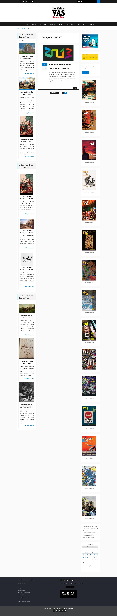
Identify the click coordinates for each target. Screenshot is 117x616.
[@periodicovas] (21, 1)
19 (87, 557)
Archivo (85, 24)
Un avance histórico (88, 535)
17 (83, 557)
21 (92, 557)
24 (83, 560)
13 (90, 554)
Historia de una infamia (89, 532)
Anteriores (53, 92)
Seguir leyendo (29, 74)
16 (97, 554)
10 (83, 554)
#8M (79, 24)
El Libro (61, 24)
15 (94, 554)
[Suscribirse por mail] (32, 1)
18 (85, 557)
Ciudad (34, 24)
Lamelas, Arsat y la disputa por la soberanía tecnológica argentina (90, 528)
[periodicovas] (27, 1)
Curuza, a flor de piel (88, 537)
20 (90, 557)
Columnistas (43, 24)
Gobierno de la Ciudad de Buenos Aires (71, 583)
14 (92, 554)
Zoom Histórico (71, 24)
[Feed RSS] (29, 1)
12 (87, 554)
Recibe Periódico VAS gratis (89, 66)
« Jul (90, 566)
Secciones (52, 24)
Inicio (27, 24)
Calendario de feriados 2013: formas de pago (60, 66)
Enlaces (92, 24)
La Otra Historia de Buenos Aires (26, 58)
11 (85, 554)
